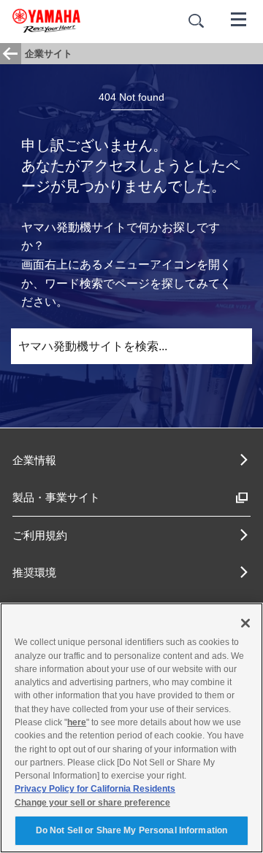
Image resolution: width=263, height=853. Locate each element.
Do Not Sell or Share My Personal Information (131, 830)
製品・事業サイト (56, 497)
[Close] (245, 623)
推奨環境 (34, 572)
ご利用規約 (39, 535)
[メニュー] (238, 18)
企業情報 (34, 460)
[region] (131, 728)
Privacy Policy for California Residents (95, 789)
